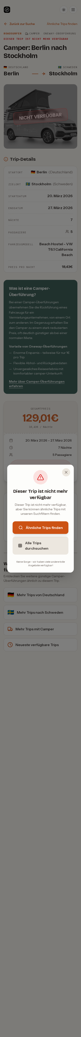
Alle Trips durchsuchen (36, 546)
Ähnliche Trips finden (44, 527)
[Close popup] (66, 472)
